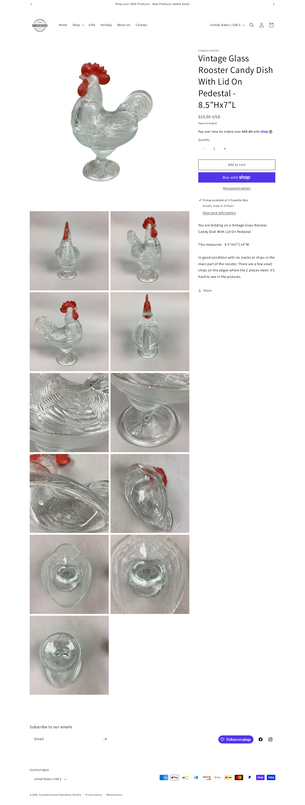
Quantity (203, 140)
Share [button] (207, 291)
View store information (219, 213)
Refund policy (114, 794)
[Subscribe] (105, 739)
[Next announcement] (274, 4)
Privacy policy (94, 794)
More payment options (237, 188)
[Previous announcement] (31, 4)
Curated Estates (48, 794)
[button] (78, 25)
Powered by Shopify (69, 794)
